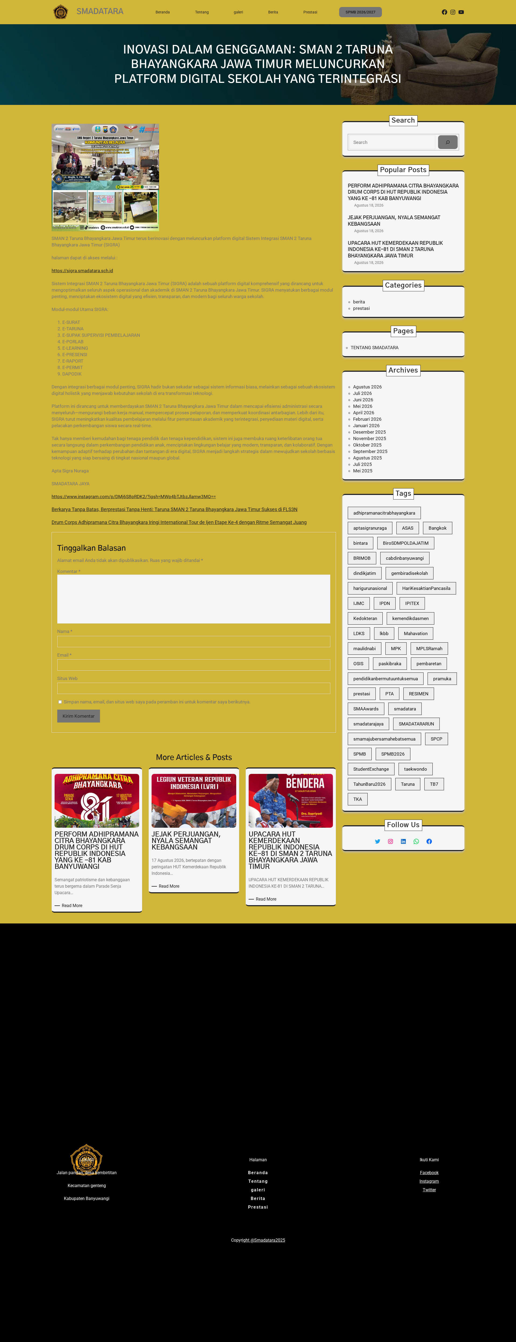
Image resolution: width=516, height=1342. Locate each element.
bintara (360, 543)
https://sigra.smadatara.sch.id (82, 270)
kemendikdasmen (410, 618)
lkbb (384, 633)
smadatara (405, 708)
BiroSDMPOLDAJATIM (406, 543)
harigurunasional (370, 588)
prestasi (361, 308)
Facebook (429, 1172)
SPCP (436, 739)
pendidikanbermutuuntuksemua (385, 678)
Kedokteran (365, 618)
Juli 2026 (362, 393)
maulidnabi (364, 648)
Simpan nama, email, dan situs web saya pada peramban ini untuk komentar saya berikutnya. (157, 701)
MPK (396, 648)
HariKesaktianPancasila (426, 588)
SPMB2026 (393, 754)
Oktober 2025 (367, 445)
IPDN (384, 603)
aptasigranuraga (370, 528)
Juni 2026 (363, 399)
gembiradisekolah (409, 573)
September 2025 (370, 451)
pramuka (442, 678)
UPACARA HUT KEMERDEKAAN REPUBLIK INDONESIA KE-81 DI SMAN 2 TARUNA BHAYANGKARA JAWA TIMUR (395, 250)
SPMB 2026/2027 (360, 12)
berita (359, 301)
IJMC (358, 603)
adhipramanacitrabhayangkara (384, 513)
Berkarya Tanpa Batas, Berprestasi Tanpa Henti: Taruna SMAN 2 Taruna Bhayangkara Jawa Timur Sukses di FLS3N (175, 509)
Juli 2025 (362, 464)
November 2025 (369, 438)
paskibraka (390, 663)
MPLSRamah (429, 648)
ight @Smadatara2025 (263, 1240)
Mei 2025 (362, 470)
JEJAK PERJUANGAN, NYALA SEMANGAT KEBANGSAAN (394, 220)
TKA (357, 799)
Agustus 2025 (367, 458)
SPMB (359, 754)
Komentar (68, 571)
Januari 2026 (366, 425)
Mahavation (416, 633)
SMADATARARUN (416, 724)
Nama (64, 631)
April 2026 (363, 412)
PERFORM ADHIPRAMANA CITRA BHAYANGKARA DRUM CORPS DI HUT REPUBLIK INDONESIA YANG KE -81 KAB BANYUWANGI (403, 192)
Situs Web (67, 678)
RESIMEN (418, 693)
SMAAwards (366, 708)
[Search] (448, 142)
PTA (389, 693)
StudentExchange (371, 769)
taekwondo (415, 769)
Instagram (429, 1181)
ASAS (407, 528)
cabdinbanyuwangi (405, 558)
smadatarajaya (368, 724)
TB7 (434, 784)
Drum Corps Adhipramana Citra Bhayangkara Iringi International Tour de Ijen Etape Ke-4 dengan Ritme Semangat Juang (179, 522)
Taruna (408, 784)
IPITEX (412, 603)
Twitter (429, 1189)
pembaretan (429, 663)
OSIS (358, 663)
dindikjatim (364, 573)
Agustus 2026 (367, 387)
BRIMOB (362, 558)
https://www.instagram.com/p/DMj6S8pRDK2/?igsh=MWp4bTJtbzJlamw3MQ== (134, 496)
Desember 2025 (369, 432)
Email (64, 655)
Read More (73, 906)
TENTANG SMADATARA (375, 347)
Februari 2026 (367, 419)
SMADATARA (100, 12)
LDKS (358, 633)
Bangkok (438, 528)
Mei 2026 (362, 406)
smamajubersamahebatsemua (384, 739)
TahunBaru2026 (369, 784)
